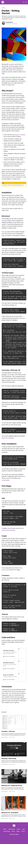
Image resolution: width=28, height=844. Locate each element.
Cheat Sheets (6, 831)
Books (13, 831)
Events (23, 831)
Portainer (22, 134)
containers (11, 64)
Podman (4, 97)
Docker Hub (5, 569)
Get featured (11, 829)
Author (18, 829)
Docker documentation (8, 438)
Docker (3, 7)
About (4, 829)
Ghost (17, 834)
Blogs (18, 831)
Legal (23, 829)
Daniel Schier (9, 22)
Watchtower (15, 134)
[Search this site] (24, 2)
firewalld (4, 220)
